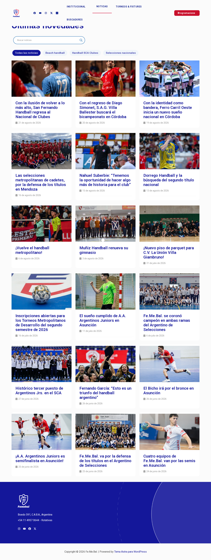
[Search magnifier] (81, 40)
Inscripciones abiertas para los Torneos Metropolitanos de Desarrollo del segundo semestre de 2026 (40, 323)
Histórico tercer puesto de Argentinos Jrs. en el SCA (39, 390)
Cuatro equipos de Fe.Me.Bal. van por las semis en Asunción (169, 461)
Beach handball (55, 52)
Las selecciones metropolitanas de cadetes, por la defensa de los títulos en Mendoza (40, 182)
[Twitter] (51, 13)
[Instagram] (45, 13)
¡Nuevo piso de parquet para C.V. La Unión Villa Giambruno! (168, 252)
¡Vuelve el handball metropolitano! (32, 250)
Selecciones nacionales (121, 52)
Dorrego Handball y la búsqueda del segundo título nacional (168, 180)
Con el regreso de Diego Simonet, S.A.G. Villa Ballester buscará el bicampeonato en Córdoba (102, 110)
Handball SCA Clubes (85, 52)
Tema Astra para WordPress (130, 551)
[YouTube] (40, 13)
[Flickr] (57, 13)
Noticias (102, 6)
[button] (87, 6)
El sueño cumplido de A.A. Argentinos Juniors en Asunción (102, 320)
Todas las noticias (26, 52)
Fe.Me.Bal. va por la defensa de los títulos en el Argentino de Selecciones (105, 461)
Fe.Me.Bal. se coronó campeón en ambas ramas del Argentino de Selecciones (166, 323)
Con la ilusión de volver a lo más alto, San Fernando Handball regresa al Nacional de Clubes (40, 110)
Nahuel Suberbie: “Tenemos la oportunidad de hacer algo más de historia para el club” (105, 180)
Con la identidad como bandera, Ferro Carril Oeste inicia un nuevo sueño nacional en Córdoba (167, 110)
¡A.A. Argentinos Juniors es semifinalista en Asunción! (40, 458)
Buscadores (75, 19)
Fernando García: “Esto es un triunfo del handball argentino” (105, 393)
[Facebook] (34, 13)
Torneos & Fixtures (129, 6)
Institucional (76, 6)
